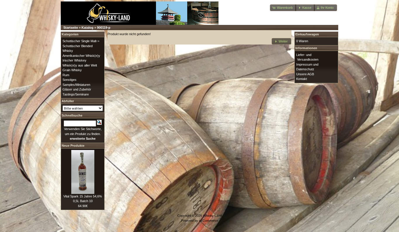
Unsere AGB (305, 74)
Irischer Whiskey (74, 60)
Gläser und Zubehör (77, 89)
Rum (66, 75)
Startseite (70, 27)
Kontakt (301, 79)
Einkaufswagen (307, 34)
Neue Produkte (73, 145)
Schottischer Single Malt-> (81, 41)
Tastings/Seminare (76, 94)
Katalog (87, 27)
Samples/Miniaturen (76, 84)
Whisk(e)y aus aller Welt (80, 65)
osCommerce (208, 220)
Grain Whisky (72, 70)
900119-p (103, 27)
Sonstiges (70, 79)
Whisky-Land (212, 215)
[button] (283, 7)
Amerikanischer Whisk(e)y (81, 55)
